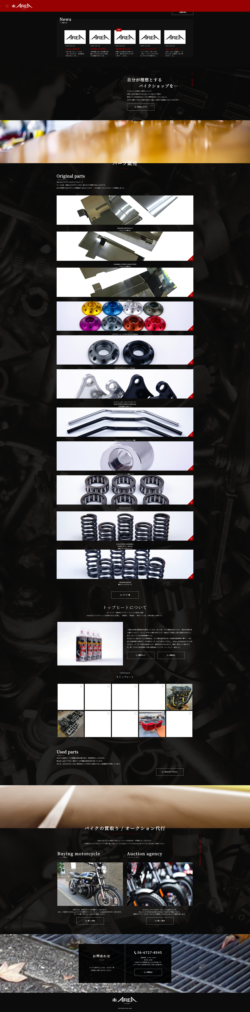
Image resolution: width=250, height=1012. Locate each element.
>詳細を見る (182, 12)
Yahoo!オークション (171, 772)
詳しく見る (91, 921)
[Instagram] (81, 707)
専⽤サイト (142, 655)
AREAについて (142, 107)
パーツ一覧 (126, 595)
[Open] (71, 697)
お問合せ (172, 655)
